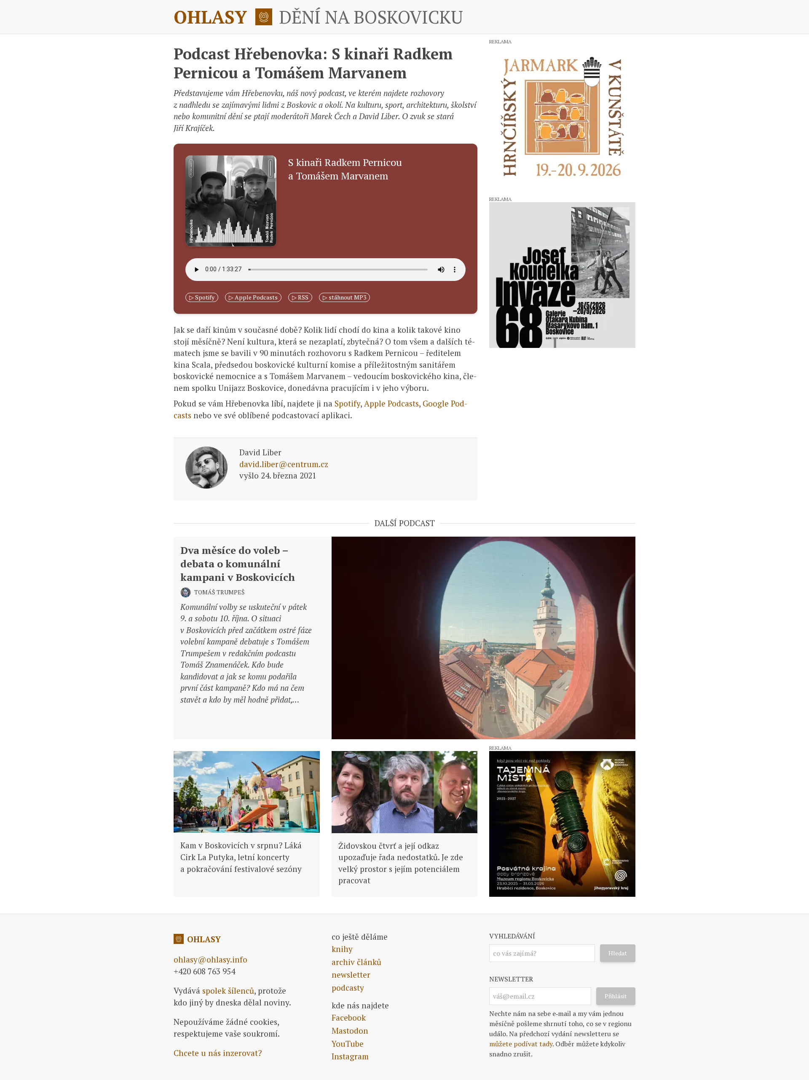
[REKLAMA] (562, 117)
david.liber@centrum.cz (283, 464)
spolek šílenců (228, 990)
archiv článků (356, 962)
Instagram (350, 1056)
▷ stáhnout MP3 (344, 297)
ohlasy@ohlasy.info (210, 959)
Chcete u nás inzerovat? (218, 1053)
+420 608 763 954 (204, 971)
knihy (342, 949)
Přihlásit (616, 996)
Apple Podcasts (391, 403)
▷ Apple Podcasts (253, 297)
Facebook (349, 1017)
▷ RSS (300, 297)
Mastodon (350, 1030)
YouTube (348, 1043)
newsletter (351, 974)
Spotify (347, 403)
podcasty (348, 987)
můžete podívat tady (520, 1043)
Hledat (617, 953)
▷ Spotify (201, 297)
